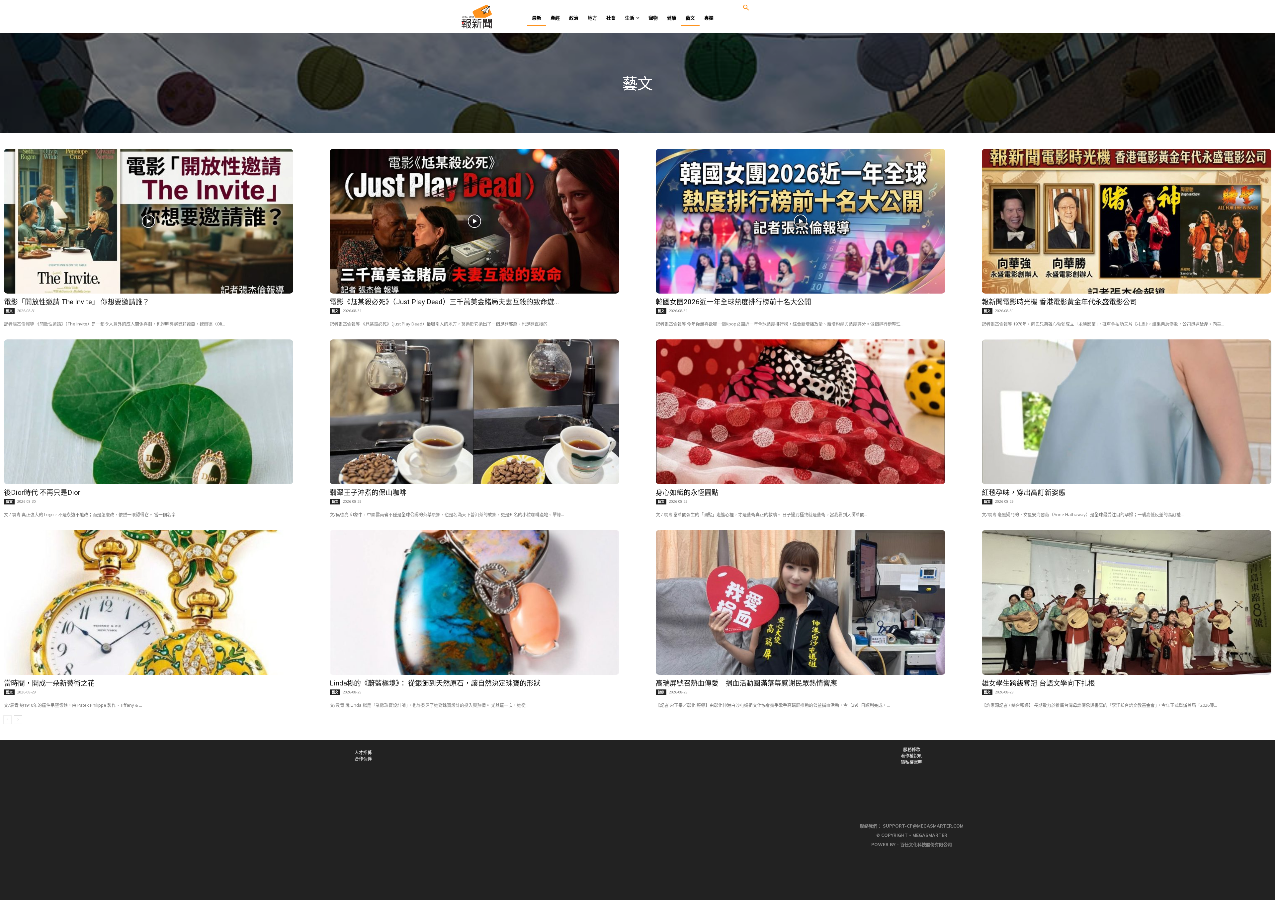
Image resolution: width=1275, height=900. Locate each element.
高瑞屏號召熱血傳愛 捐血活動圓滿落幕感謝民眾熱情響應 (746, 683)
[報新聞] (498, 16)
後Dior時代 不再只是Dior (42, 492)
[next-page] (18, 719)
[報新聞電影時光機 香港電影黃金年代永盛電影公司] (1126, 221)
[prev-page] (7, 719)
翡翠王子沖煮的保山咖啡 (368, 492)
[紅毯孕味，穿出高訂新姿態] (1126, 411)
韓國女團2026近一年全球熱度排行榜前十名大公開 (733, 302)
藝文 (9, 311)
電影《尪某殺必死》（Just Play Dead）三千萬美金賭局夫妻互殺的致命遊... (444, 302)
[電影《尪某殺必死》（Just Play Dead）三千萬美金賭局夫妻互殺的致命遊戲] (474, 221)
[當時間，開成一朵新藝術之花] (149, 602)
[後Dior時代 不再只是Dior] (149, 411)
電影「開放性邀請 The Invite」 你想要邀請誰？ (76, 302)
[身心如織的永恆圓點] (800, 411)
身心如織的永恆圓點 (687, 492)
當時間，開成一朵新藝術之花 (49, 683)
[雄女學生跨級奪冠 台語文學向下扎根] (1126, 602)
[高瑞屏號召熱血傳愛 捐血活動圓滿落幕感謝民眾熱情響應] (800, 602)
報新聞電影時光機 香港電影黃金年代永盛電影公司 (1059, 302)
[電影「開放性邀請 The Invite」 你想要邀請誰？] (149, 221)
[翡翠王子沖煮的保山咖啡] (474, 411)
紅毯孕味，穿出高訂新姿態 (1023, 492)
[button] (746, 8)
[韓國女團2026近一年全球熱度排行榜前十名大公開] (800, 221)
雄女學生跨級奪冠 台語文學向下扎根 (1038, 683)
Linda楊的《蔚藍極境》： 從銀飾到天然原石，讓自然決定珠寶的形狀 (435, 683)
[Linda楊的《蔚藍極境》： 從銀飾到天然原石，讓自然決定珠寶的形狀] (474, 602)
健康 (661, 692)
